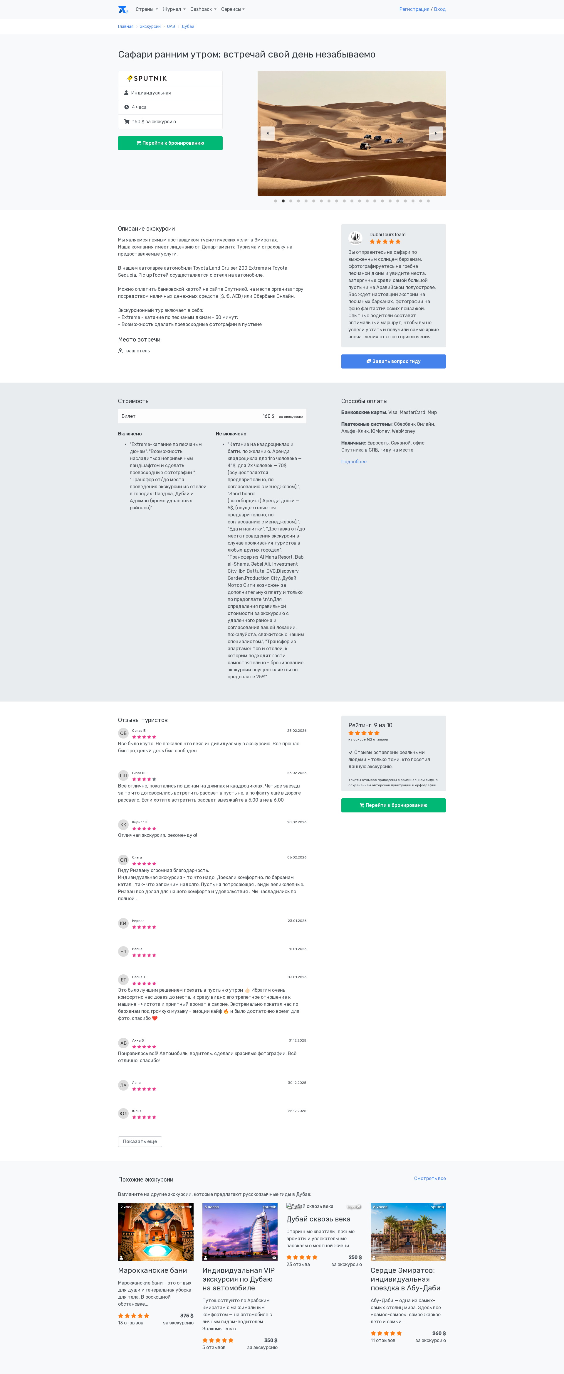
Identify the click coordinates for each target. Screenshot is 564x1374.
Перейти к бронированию (172, 143)
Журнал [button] (172, 9)
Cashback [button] (201, 9)
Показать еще (140, 1141)
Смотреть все (430, 1178)
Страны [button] (145, 9)
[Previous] (268, 133)
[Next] (436, 133)
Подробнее (354, 461)
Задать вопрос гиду (396, 361)
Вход (440, 9)
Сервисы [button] (231, 9)
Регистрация (414, 9)
